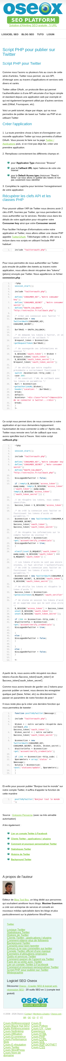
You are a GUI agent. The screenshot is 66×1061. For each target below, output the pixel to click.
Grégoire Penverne (22, 815)
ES (33, 1017)
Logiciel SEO (10, 34)
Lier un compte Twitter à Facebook (29, 833)
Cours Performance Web (15, 1040)
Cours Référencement (16, 1023)
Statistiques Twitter (21, 849)
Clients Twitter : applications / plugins (31, 838)
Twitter (10, 924)
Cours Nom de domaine (12, 1054)
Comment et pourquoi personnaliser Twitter (34, 844)
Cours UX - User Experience (41, 1030)
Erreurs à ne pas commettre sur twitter (29, 948)
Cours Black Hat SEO (16, 1025)
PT (41, 1017)
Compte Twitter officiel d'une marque (29, 951)
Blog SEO (27, 34)
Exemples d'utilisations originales (27, 953)
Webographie (15, 972)
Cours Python (39, 1025)
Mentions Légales (41, 1014)
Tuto (40, 34)
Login (50, 34)
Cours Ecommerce (14, 1036)
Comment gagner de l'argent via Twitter (30, 959)
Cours (39, 1034)
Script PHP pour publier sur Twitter (27, 970)
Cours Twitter (11, 1047)
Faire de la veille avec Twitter (24, 961)
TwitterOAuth (19, 236)
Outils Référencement (16, 1028)
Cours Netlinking (13, 1031)
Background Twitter (21, 859)
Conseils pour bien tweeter (23, 945)
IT (38, 1017)
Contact (28, 1014)
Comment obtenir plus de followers (28, 940)
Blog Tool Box (21, 899)
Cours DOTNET (44, 1044)
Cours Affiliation (12, 1034)
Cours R (36, 1023)
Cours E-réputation (14, 1044)
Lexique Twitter (16, 929)
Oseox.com (56, 1014)
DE (29, 1017)
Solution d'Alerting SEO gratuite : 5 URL (33, 25)
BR (24, 1017)
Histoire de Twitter (20, 854)
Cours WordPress (14, 1050)
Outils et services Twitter (21, 956)
